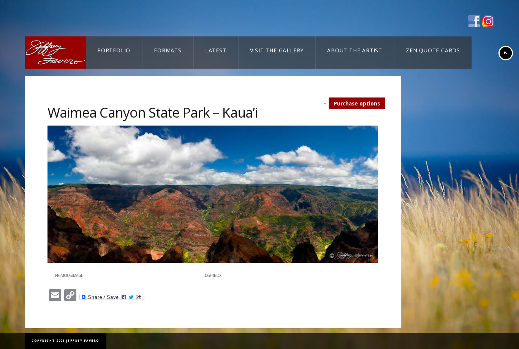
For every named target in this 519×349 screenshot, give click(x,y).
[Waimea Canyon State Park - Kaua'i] (212, 261)
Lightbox (213, 275)
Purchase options (357, 104)
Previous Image (69, 275)
